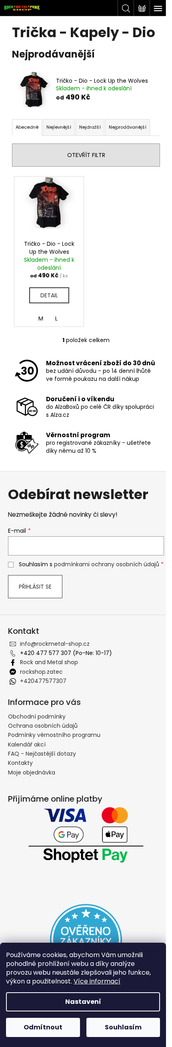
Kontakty (20, 763)
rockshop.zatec (41, 672)
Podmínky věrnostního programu (54, 735)
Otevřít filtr (86, 155)
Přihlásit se (35, 587)
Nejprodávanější (127, 127)
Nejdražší (90, 127)
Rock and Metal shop (49, 662)
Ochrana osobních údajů (43, 726)
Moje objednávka (31, 772)
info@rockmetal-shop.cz (55, 644)
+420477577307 (43, 681)
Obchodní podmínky (37, 717)
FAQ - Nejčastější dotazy (42, 754)
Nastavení (83, 1001)
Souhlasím (123, 1027)
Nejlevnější (58, 127)
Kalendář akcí (27, 744)
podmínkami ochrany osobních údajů (106, 564)
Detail (49, 295)
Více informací (97, 981)
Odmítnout (43, 1027)
